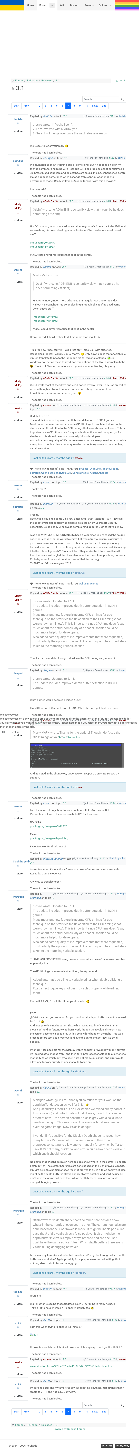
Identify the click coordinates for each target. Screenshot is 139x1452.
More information (69, 737)
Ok (3, 732)
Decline (15, 732)
